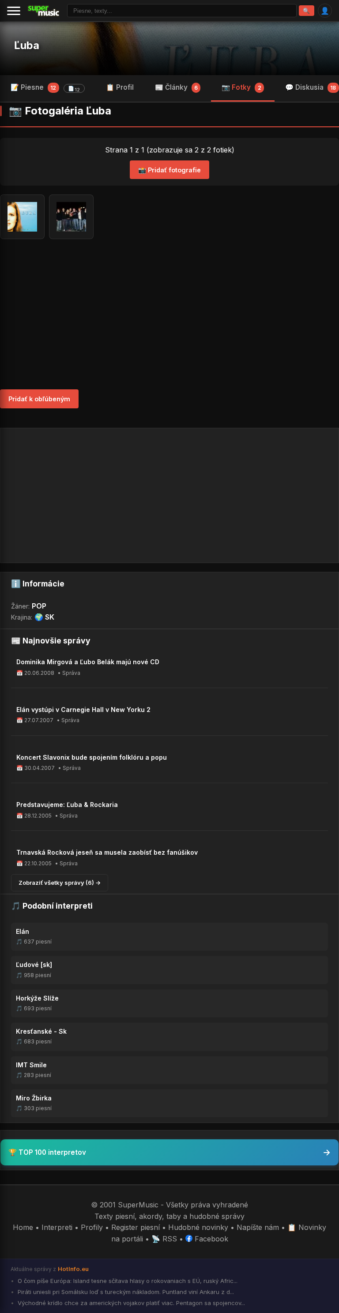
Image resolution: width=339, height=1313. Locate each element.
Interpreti (56, 1227)
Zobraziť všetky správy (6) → (60, 882)
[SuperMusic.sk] (44, 10)
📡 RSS (164, 1238)
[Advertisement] (169, 314)
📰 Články (176, 87)
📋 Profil (120, 87)
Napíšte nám (258, 1227)
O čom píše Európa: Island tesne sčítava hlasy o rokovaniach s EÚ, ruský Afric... (126, 1280)
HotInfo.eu (73, 1268)
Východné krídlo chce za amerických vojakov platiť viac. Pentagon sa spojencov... (130, 1302)
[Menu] (13, 10)
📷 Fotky (241, 87)
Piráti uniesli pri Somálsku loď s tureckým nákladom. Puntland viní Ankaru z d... (125, 1291)
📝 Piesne (45, 88)
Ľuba (26, 45)
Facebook (210, 1238)
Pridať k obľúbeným (39, 399)
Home (23, 1227)
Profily (92, 1227)
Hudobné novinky (198, 1227)
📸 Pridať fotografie (169, 170)
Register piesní (135, 1227)
